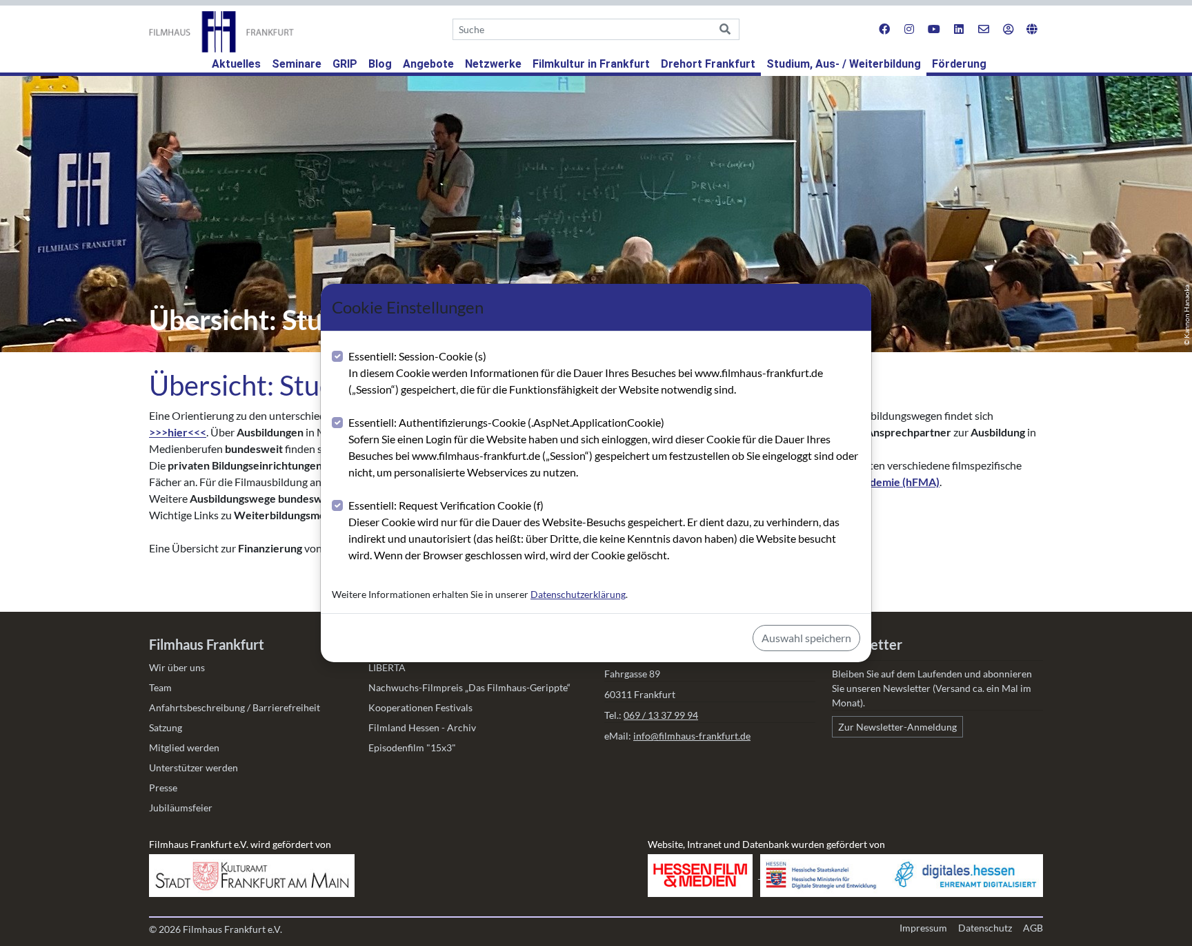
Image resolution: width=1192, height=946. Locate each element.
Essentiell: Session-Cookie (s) (585, 372)
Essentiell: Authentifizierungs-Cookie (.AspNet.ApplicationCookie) (603, 447)
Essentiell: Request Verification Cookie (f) (594, 530)
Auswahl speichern (806, 637)
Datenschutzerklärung (578, 594)
